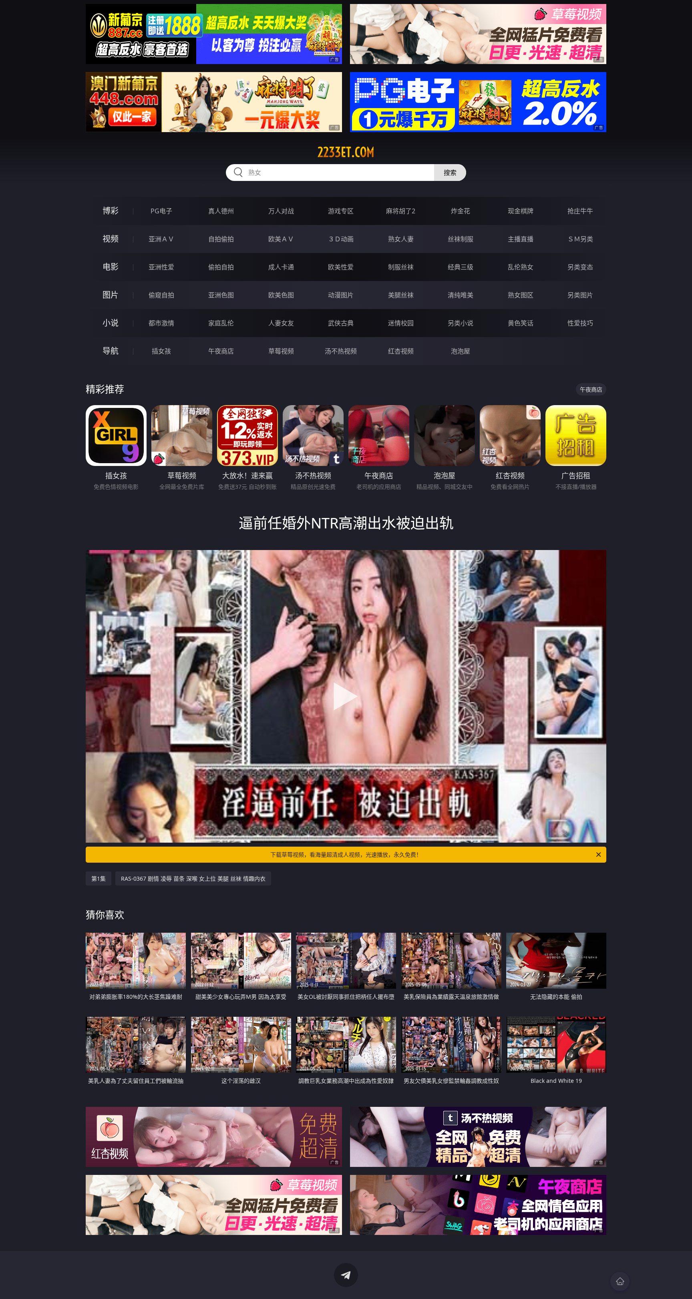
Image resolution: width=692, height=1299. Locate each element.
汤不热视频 (341, 351)
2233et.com (346, 152)
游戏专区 (341, 211)
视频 (111, 238)
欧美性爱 (341, 267)
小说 (111, 322)
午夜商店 (221, 351)
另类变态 (580, 267)
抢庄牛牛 (580, 211)
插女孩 (161, 351)
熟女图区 (520, 295)
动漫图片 (341, 295)
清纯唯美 (460, 295)
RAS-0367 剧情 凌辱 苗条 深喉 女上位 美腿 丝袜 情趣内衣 (193, 878)
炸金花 (460, 211)
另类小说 (460, 323)
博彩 (111, 210)
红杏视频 (401, 351)
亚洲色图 (221, 295)
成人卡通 (281, 267)
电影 (111, 266)
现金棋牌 (520, 211)
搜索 (450, 172)
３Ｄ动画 (341, 239)
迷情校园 (401, 323)
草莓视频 (281, 351)
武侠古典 (341, 323)
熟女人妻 (401, 239)
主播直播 (520, 239)
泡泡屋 (460, 351)
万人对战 (281, 211)
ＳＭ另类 (580, 239)
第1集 (98, 878)
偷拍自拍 (221, 267)
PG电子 (161, 211)
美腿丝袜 (401, 295)
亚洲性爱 (161, 267)
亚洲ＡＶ (161, 239)
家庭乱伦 (221, 323)
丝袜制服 (460, 239)
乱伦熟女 (520, 267)
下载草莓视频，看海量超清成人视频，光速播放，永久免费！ (346, 854)
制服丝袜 (401, 267)
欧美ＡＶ (281, 239)
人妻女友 (281, 323)
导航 (111, 350)
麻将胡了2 (400, 211)
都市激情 (161, 323)
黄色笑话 (520, 323)
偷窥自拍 (161, 295)
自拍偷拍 (221, 239)
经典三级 (460, 267)
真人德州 (221, 211)
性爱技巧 (580, 323)
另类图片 (580, 295)
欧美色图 (281, 295)
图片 (111, 294)
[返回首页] (620, 1281)
